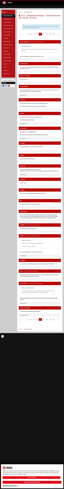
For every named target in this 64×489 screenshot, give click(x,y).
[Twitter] (6, 86)
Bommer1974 (23, 128)
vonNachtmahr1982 (25, 307)
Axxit (21, 271)
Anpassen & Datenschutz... (10, 485)
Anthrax (22, 113)
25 (53, 34)
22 (43, 34)
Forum (10, 2)
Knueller (22, 155)
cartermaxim (23, 283)
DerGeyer (22, 143)
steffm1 (22, 235)
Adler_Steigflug (24, 41)
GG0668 (22, 225)
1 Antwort (22, 95)
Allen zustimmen (31, 477)
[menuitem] (8, 15)
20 (37, 34)
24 (50, 34)
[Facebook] (3, 86)
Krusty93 (22, 179)
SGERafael (22, 166)
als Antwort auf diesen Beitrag (36, 41)
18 (30, 34)
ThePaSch (22, 99)
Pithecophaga (23, 211)
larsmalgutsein (24, 63)
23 (46, 34)
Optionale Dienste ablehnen (32, 482)
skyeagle (22, 190)
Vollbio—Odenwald (25, 75)
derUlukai (22, 260)
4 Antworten (23, 123)
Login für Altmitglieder (8, 80)
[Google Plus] (9, 86)
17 (27, 34)
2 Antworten (23, 315)
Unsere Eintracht (28, 12)
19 (34, 34)
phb (21, 200)
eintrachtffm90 (24, 86)
